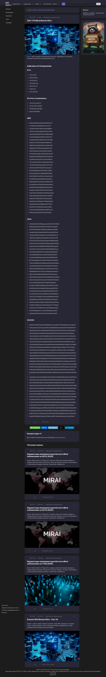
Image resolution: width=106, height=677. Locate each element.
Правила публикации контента (10, 607)
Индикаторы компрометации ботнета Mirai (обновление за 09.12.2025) (47, 455)
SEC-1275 (32, 17)
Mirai (28, 56)
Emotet (48, 664)
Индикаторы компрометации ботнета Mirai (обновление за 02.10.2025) (47, 509)
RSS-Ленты (5, 605)
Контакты (4, 612)
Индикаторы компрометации (46, 10)
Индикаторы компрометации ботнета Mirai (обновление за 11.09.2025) (47, 562)
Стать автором (47, 4)
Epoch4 (52, 664)
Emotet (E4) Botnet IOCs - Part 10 (42, 619)
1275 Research (45, 497)
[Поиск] (63, 4)
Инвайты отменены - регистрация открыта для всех (93, 13)
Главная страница (32, 10)
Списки (37, 4)
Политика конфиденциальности (10, 610)
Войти (54, 4)
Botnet (43, 421)
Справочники (27, 4)
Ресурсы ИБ (16, 4)
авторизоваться (60, 437)
